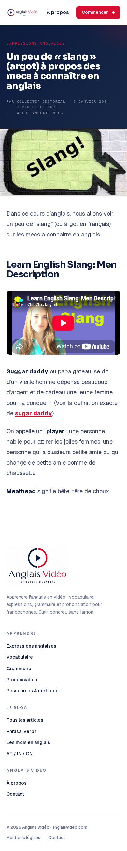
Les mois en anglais (28, 742)
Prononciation (22, 679)
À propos (58, 12)
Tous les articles (25, 720)
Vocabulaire (20, 657)
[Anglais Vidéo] (37, 565)
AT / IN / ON (20, 754)
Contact (15, 794)
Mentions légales (23, 837)
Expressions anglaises (36, 43)
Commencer (95, 12)
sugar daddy (33, 413)
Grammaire (19, 668)
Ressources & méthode (33, 691)
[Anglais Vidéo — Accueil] (22, 12)
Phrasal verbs (22, 731)
